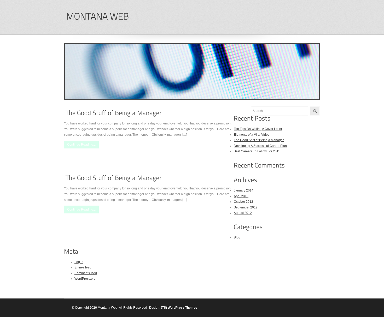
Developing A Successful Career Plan (260, 146)
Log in (78, 262)
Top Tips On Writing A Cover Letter (258, 129)
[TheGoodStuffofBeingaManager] (113, 112)
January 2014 (243, 190)
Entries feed (82, 267)
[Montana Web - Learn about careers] (97, 16)
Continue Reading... (81, 144)
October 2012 (243, 202)
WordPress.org (85, 278)
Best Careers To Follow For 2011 (257, 151)
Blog (237, 237)
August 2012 (243, 213)
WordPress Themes (182, 307)
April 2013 (241, 196)
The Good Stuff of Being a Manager (259, 140)
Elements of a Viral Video (252, 134)
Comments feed (85, 273)
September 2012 (246, 207)
